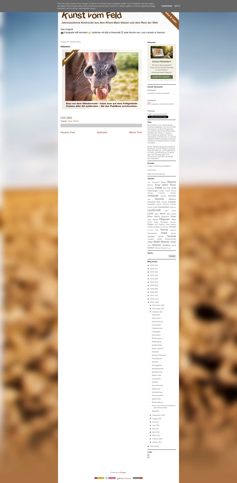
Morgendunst (157, 338)
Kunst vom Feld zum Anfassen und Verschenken (164, 407)
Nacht (157, 216)
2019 (152, 289)
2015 (152, 302)
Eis (168, 188)
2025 (152, 269)
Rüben (173, 224)
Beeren (150, 185)
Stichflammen (157, 372)
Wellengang (156, 342)
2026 (152, 265)
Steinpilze (155, 411)
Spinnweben (152, 233)
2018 (152, 292)
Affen (149, 182)
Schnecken (164, 227)
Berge (157, 185)
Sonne (164, 229)
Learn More (166, 6)
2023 (152, 275)
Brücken (151, 188)
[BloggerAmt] (124, 478)
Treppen (151, 239)
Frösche (161, 193)
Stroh (160, 236)
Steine (173, 233)
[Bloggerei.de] (111, 478)
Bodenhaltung (157, 402)
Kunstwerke (163, 207)
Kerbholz (155, 352)
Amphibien (155, 182)
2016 (152, 299)
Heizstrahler (156, 325)
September (156, 415)
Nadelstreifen (157, 345)
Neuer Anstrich (157, 348)
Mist (168, 214)
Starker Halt (156, 375)
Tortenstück (156, 318)
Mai (154, 429)
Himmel (159, 198)
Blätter (165, 185)
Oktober (155, 312)
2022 (152, 279)
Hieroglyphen (157, 365)
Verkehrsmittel (170, 239)
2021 (152, 282)
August (155, 419)
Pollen (150, 222)
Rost (168, 224)
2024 (152, 272)
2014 (152, 446)
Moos (150, 216)
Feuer (167, 191)
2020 (152, 285)
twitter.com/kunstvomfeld (157, 114)
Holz (158, 202)
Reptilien (162, 224)
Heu (149, 199)
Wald (157, 241)
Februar (155, 439)
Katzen (158, 204)
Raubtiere (164, 222)
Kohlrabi (173, 204)
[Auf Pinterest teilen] (71, 118)
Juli (153, 422)
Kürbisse (173, 207)
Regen (150, 224)
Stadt (164, 232)
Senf (156, 230)
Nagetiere (165, 216)
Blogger (123, 472)
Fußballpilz (156, 332)
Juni (154, 425)
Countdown (156, 379)
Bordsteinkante (158, 369)
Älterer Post (135, 132)
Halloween (156, 315)
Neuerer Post (67, 132)
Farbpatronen (157, 328)
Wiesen (156, 245)
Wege (173, 242)
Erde (174, 188)
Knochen (166, 204)
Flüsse (150, 193)
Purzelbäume (157, 358)
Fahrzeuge (152, 191)
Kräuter (150, 207)
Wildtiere (167, 245)
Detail (70, 121)
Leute (173, 210)
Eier (164, 188)
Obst (149, 220)
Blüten (173, 185)
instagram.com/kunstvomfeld (162, 104)
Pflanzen (164, 219)
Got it (177, 6)
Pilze (173, 219)
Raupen (173, 222)
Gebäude (153, 195)
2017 (152, 295)
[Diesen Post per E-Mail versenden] (61, 118)
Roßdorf (155, 382)
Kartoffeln (151, 204)
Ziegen (169, 248)
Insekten (172, 202)
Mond (173, 214)
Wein (149, 245)
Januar (155, 442)
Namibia (155, 362)
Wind (174, 245)
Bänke (163, 182)
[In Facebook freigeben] (68, 118)
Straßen (151, 236)
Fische (173, 191)
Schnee (172, 227)
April (154, 432)
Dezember (156, 305)
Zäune (163, 248)
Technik (171, 236)
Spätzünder (156, 399)
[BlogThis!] (64, 118)
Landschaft (154, 210)
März (154, 435)
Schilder (157, 227)
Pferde (76, 121)
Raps (156, 222)
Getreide (172, 196)
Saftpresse (156, 389)
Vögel (150, 242)
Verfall (159, 239)
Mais (156, 214)
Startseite (102, 132)
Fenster (161, 191)
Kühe (155, 207)
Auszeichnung (157, 385)
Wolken (151, 248)
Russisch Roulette (159, 355)
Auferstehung (157, 392)
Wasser (165, 241)
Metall (162, 214)
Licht (150, 213)
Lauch (166, 210)
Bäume (171, 181)
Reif (156, 224)
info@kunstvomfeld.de (162, 166)
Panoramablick (157, 395)
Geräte (163, 196)
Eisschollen (156, 335)
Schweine (150, 230)
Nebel (173, 216)
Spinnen (173, 230)
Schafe (150, 227)
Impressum (152, 170)
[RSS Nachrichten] (99, 478)
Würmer (158, 248)
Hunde (164, 202)
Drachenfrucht (157, 322)
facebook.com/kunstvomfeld (158, 93)
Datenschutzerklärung (156, 174)
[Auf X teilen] (66, 118)
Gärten (173, 193)
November (156, 308)
